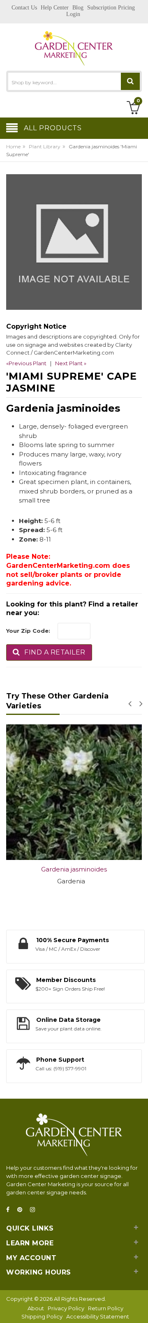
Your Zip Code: (28, 630)
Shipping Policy (41, 1316)
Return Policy (105, 1308)
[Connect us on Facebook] (10, 1210)
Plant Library (44, 146)
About (36, 1308)
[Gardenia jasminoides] (74, 792)
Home (13, 146)
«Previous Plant (26, 363)
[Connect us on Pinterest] (22, 1210)
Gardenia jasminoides (74, 869)
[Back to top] (139, 1308)
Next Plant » (70, 363)
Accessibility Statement (97, 1316)
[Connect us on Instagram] (35, 1210)
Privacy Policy (66, 1308)
